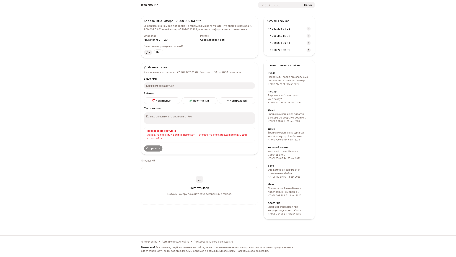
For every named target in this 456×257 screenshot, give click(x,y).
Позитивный (201, 100)
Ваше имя (150, 78)
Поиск (308, 4)
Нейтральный (239, 100)
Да (148, 52)
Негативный (163, 100)
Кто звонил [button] (149, 5)
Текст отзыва (152, 108)
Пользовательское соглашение (213, 241)
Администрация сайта (175, 241)
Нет (158, 52)
